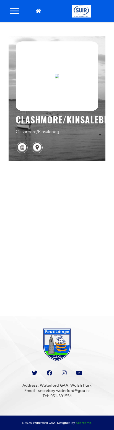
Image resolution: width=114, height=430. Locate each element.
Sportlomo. (84, 422)
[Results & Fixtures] (22, 152)
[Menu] (15, 10)
